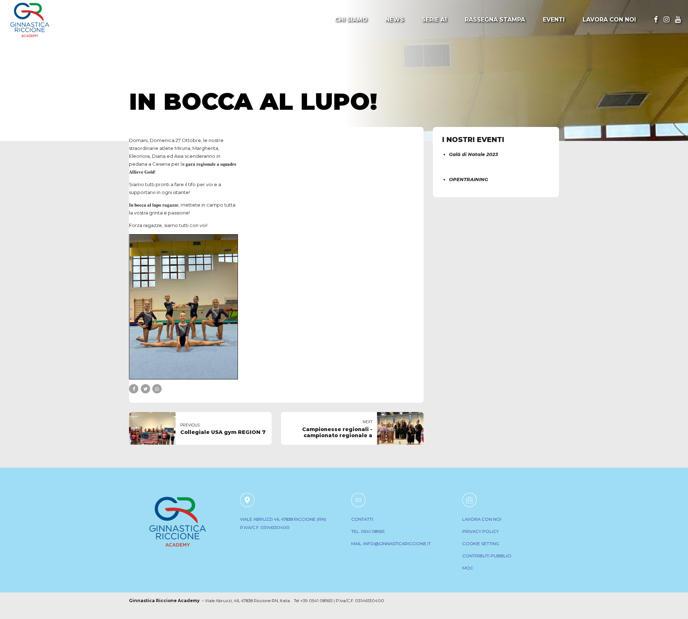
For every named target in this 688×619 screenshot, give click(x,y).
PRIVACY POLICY (480, 531)
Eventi (554, 19)
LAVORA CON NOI (481, 519)
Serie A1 (434, 19)
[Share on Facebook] (133, 388)
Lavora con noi (609, 19)
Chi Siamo (351, 19)
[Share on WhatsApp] (157, 388)
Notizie (144, 78)
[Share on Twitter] (145, 388)
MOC (467, 568)
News (394, 19)
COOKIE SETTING (480, 543)
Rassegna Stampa (495, 19)
